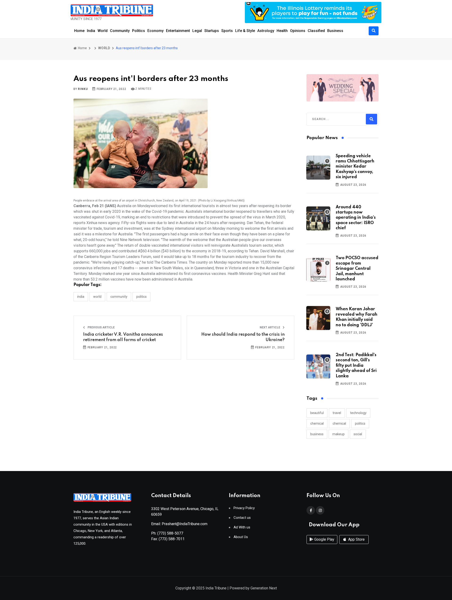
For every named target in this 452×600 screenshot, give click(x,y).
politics (360, 423)
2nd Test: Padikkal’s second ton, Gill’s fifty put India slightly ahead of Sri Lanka (356, 365)
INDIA (80, 296)
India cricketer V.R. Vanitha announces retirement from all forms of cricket (123, 337)
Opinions (297, 30)
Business (335, 30)
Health (282, 30)
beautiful (317, 413)
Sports (227, 30)
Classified (316, 30)
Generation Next (263, 588)
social (358, 434)
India (91, 30)
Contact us (242, 517)
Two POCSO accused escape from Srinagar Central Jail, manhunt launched (357, 268)
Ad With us (242, 527)
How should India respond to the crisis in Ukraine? (243, 337)
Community (120, 30)
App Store (356, 539)
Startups (211, 30)
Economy (155, 30)
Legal (197, 30)
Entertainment (178, 30)
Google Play (323, 539)
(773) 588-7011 (172, 539)
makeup (338, 434)
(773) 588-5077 (170, 533)
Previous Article (101, 327)
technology (358, 413)
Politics (138, 30)
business (316, 434)
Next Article (270, 327)
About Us (241, 537)
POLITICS (141, 296)
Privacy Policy (244, 508)
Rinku (83, 89)
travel (337, 413)
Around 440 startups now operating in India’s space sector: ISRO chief (356, 217)
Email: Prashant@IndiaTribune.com (179, 524)
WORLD (104, 48)
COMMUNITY (118, 296)
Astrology (265, 30)
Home (79, 30)
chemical (317, 423)
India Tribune (216, 588)
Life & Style (245, 30)
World (102, 30)
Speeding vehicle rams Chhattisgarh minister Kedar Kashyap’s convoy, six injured (355, 166)
